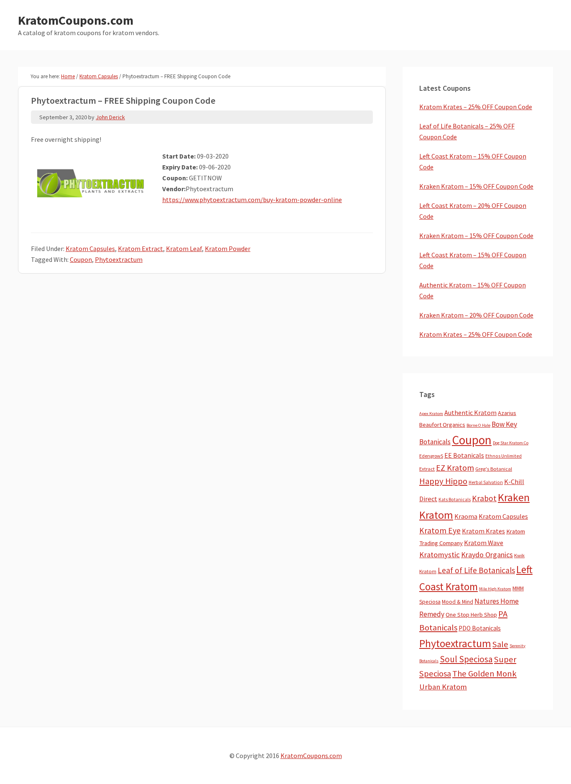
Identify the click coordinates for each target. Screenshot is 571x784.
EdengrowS (431, 456)
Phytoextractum (119, 259)
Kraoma (465, 516)
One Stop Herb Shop (471, 614)
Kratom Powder (227, 248)
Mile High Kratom (495, 589)
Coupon (81, 259)
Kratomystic (439, 554)
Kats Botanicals (454, 499)
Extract (427, 469)
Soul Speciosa (466, 659)
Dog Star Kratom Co (510, 443)
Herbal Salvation (486, 482)
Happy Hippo (443, 481)
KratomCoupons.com (75, 20)
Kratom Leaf (184, 248)
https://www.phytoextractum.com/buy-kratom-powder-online (252, 199)
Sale (500, 644)
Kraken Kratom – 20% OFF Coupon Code (476, 315)
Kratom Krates (483, 531)
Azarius (507, 413)
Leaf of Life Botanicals (476, 570)
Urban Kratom (443, 687)
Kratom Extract (140, 248)
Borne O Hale (478, 425)
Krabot (484, 498)
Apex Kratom (431, 413)
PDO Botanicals (480, 628)
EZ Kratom (455, 467)
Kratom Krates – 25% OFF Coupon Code (475, 106)
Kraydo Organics (487, 554)
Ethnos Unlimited (503, 456)
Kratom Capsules (90, 248)
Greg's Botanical (493, 469)
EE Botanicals (464, 455)
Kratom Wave (483, 542)
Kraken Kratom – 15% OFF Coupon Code (476, 186)
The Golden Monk (484, 673)
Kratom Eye (440, 530)
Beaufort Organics (442, 424)
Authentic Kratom (470, 412)
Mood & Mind (457, 601)
